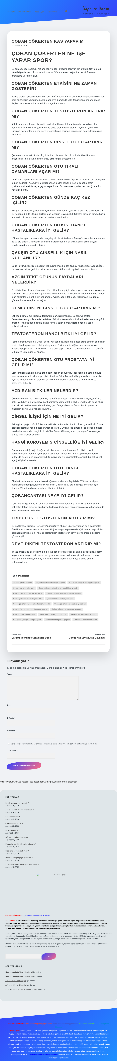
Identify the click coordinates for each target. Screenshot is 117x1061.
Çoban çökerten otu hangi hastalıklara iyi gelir (31, 604)
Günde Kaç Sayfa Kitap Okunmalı (87, 637)
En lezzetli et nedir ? (13, 830)
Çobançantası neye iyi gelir (24, 614)
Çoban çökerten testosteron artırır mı (66, 609)
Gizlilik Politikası (25, 12)
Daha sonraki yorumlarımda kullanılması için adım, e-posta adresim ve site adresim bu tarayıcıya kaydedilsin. (54, 744)
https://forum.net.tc (10, 781)
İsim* (9, 705)
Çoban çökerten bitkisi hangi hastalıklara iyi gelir (58, 588)
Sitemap (72, 781)
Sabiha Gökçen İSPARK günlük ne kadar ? (22, 864)
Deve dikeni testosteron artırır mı (83, 614)
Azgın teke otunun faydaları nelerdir (50, 583)
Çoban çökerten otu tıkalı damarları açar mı (30, 609)
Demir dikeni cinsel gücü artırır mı (53, 614)
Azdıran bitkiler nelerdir (22, 583)
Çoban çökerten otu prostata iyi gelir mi (70, 604)
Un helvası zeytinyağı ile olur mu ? (19, 858)
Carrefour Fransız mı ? (14, 823)
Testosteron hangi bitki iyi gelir (57, 620)
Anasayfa (11, 12)
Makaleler (23, 575)
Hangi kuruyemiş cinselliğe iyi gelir (27, 620)
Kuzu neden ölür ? (12, 817)
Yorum (9, 674)
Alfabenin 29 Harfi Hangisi (15, 981)
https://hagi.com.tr (57, 781)
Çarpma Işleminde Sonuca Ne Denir (31, 637)
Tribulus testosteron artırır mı (85, 620)
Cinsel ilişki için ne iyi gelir (23, 588)
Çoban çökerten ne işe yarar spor (60, 598)
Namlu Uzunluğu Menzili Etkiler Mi (19, 972)
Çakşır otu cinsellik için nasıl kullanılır (84, 583)
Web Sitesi (11, 730)
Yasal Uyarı (39, 12)
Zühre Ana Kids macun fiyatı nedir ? (19, 810)
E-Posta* (11, 718)
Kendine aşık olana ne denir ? (17, 803)
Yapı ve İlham (96, 9)
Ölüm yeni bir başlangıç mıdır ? (17, 837)
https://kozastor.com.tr (34, 781)
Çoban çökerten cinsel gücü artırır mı (28, 593)
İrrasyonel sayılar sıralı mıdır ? (17, 851)
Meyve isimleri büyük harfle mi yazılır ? (20, 844)
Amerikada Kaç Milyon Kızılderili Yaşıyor (21, 989)
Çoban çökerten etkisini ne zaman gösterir (64, 593)
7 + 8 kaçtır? (12, 751)
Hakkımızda (52, 12)
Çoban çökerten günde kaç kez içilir (27, 598)
